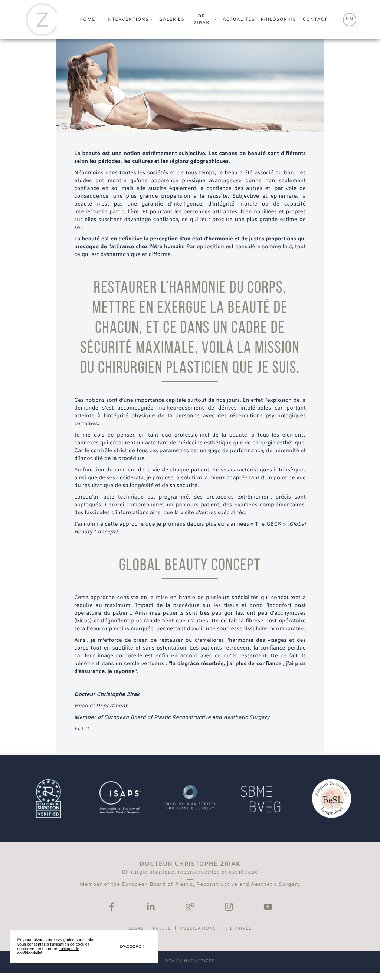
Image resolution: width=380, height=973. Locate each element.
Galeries (171, 20)
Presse (162, 928)
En (350, 19)
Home (87, 20)
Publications (198, 928)
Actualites (239, 20)
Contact (314, 20)
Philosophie (278, 20)
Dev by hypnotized (190, 961)
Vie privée (238, 928)
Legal (136, 928)
